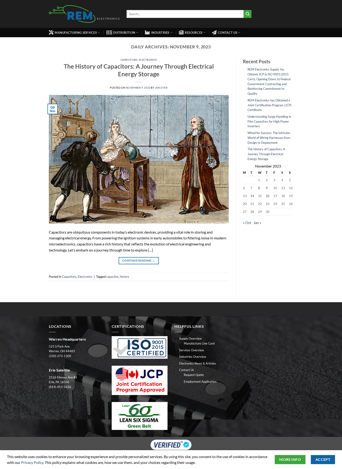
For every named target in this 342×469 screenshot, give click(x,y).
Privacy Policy (32, 462)
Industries (160, 32)
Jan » (257, 222)
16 (267, 196)
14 (252, 196)
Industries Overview (192, 356)
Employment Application (200, 381)
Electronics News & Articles (197, 363)
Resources (193, 32)
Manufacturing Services (76, 32)
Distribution (124, 32)
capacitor (112, 276)
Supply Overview (190, 338)
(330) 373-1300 (60, 356)
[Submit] (247, 14)
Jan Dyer (161, 87)
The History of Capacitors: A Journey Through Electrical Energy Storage (266, 154)
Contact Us (227, 32)
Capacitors (129, 59)
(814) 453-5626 (60, 387)
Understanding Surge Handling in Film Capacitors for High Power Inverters (269, 121)
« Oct (247, 222)
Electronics (148, 59)
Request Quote (194, 375)
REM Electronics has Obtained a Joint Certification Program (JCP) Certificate (270, 105)
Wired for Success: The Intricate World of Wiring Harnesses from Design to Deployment (269, 137)
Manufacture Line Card (199, 343)
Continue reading (138, 260)
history (124, 276)
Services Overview (191, 350)
